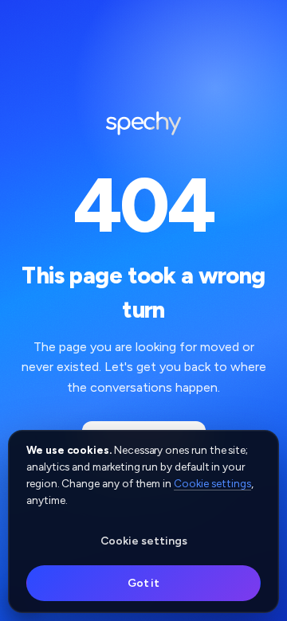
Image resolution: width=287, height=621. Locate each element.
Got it (144, 583)
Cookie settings (212, 483)
